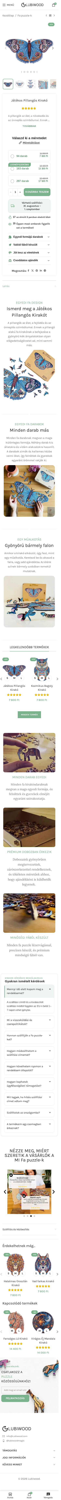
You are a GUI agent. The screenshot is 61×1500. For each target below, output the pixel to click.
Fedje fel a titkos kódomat (29, 787)
